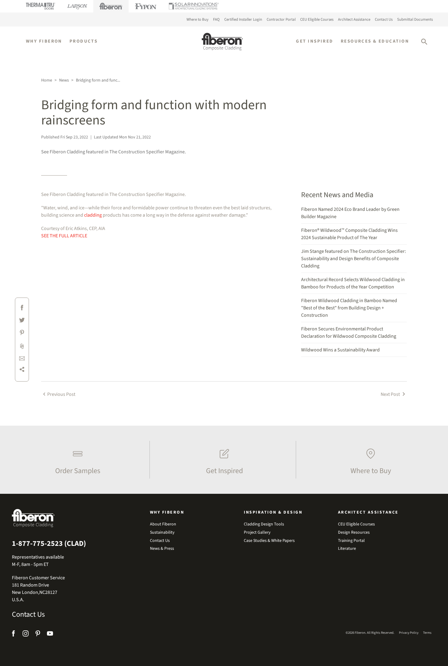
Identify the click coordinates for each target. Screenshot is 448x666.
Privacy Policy (408, 632)
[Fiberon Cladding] (222, 42)
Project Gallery (257, 532)
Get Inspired (314, 41)
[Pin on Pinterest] (22, 333)
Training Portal (351, 540)
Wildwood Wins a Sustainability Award (340, 350)
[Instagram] (26, 634)
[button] (424, 42)
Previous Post (61, 394)
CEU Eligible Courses (316, 19)
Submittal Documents (415, 19)
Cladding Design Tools (264, 524)
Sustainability (162, 532)
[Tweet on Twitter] (22, 321)
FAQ (216, 19)
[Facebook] (14, 634)
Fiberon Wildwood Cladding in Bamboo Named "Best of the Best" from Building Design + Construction (349, 308)
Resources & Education (375, 41)
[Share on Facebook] (22, 308)
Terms (427, 632)
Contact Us (384, 19)
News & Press (162, 548)
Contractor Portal (281, 19)
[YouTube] (50, 634)
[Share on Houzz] (22, 346)
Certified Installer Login (243, 19)
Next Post (391, 394)
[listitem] (76, 460)
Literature (347, 548)
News (64, 80)
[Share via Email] (22, 358)
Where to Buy (197, 19)
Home (46, 80)
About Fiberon (163, 524)
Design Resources (354, 532)
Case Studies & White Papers (269, 540)
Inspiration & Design (273, 512)
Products (83, 41)
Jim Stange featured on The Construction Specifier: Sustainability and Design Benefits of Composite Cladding (353, 258)
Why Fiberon (44, 41)
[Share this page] (22, 370)
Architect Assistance (354, 19)
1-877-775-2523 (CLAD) (49, 544)
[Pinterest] (38, 634)
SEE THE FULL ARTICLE (64, 235)
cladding (93, 215)
